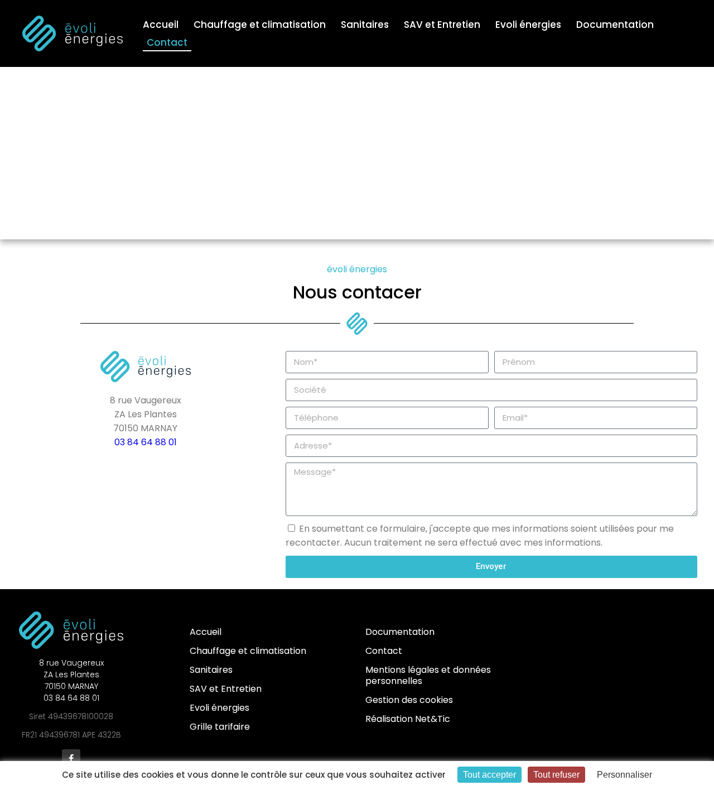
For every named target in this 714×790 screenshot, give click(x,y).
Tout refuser (556, 774)
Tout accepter (489, 774)
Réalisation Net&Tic (407, 718)
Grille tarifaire (220, 726)
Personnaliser (624, 774)
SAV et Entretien (442, 24)
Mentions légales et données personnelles (428, 675)
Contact (167, 42)
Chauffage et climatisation (260, 24)
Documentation (615, 24)
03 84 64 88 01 (145, 442)
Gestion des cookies (409, 699)
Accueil (160, 24)
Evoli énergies (528, 24)
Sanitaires (365, 24)
